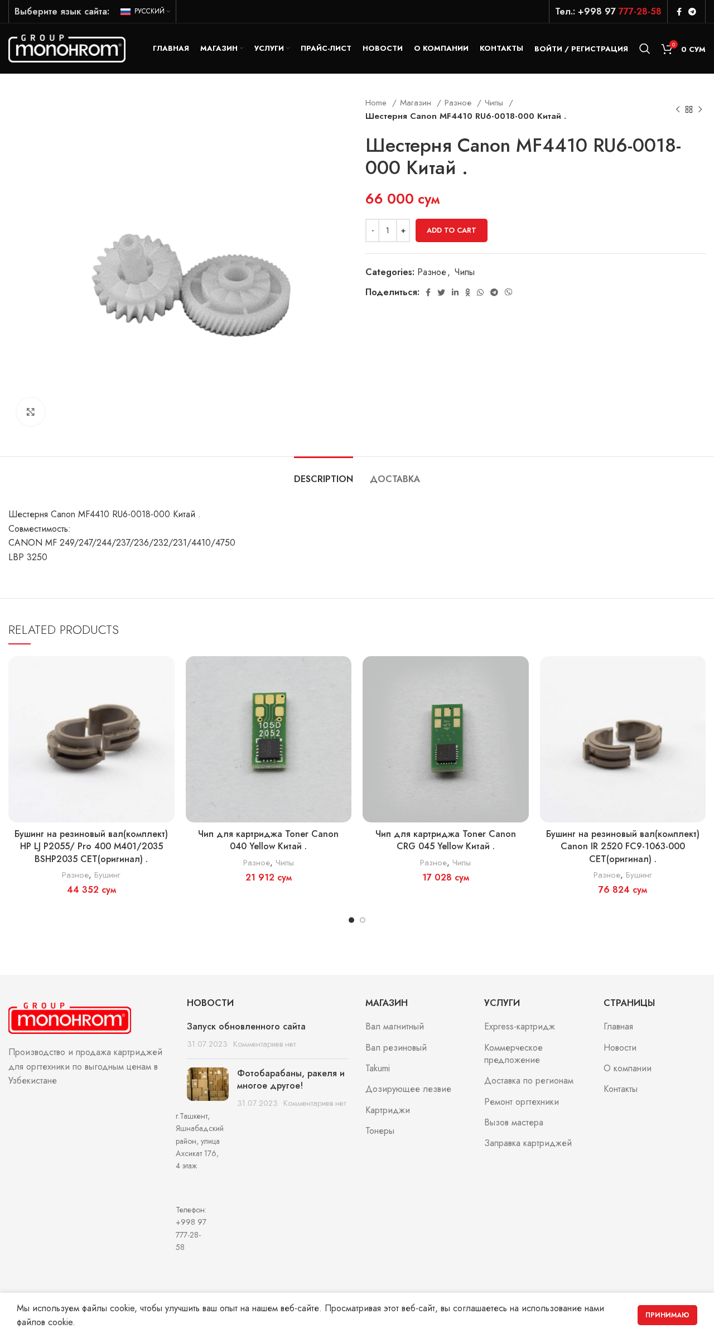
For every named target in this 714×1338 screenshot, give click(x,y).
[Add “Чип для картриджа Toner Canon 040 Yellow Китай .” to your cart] (343, 674)
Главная (618, 1027)
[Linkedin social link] (455, 292)
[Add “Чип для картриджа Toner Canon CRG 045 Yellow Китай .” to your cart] (520, 674)
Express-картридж (519, 1027)
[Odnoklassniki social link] (468, 292)
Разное (459, 103)
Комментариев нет (264, 1044)
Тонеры (379, 1131)
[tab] (323, 473)
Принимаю (667, 1315)
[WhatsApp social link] (480, 292)
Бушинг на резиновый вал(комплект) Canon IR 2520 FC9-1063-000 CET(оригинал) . (622, 846)
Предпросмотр (166, 699)
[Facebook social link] (679, 11)
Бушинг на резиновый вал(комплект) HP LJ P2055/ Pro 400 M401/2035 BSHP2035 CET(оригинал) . (91, 846)
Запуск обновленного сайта (246, 1026)
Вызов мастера (513, 1122)
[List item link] (89, 1228)
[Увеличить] (31, 412)
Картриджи (387, 1110)
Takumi (377, 1068)
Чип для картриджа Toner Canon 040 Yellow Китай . (268, 840)
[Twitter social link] (441, 292)
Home (377, 103)
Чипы (495, 103)
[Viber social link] (508, 292)
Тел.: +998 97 (608, 11)
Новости (620, 1048)
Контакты (621, 1089)
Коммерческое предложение (513, 1054)
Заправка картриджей (528, 1143)
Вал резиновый (396, 1048)
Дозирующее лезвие (408, 1089)
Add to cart (451, 230)
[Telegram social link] (692, 11)
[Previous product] (677, 109)
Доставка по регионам (528, 1081)
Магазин (417, 103)
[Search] (645, 48)
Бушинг (107, 875)
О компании (628, 1068)
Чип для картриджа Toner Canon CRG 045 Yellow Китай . (445, 840)
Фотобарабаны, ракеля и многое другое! (291, 1079)
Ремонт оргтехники (521, 1102)
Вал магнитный (394, 1027)
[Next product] (700, 109)
